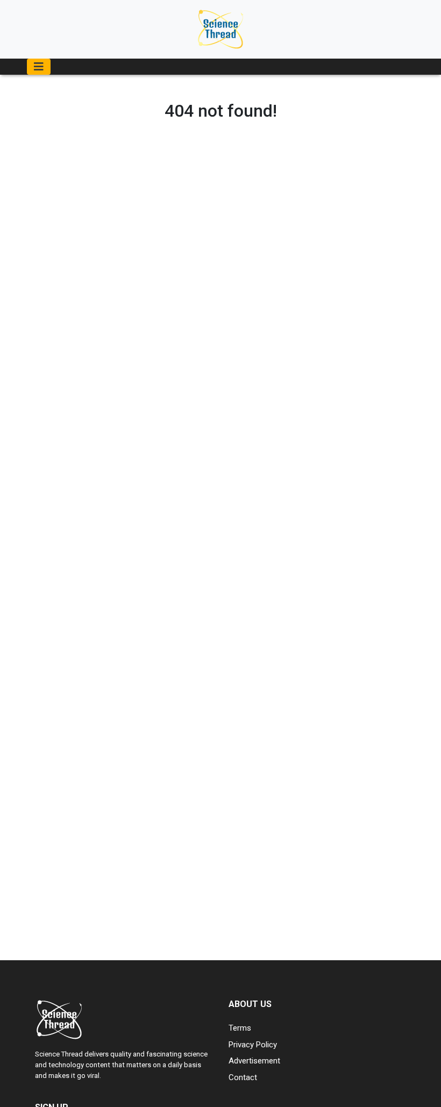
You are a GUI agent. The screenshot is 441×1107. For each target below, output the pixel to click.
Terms (240, 1028)
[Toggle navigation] (39, 67)
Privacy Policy (253, 1044)
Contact (243, 1077)
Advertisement (254, 1061)
